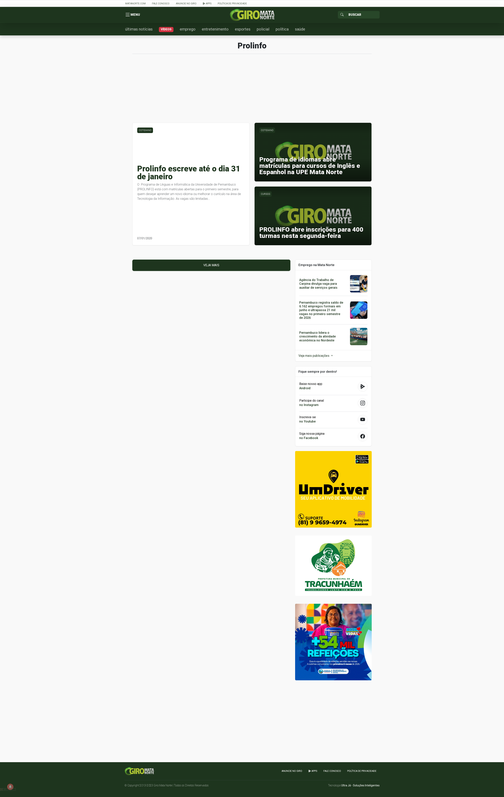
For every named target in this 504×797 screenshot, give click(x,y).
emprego (187, 29)
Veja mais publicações (314, 356)
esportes (242, 29)
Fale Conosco (161, 3)
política (282, 29)
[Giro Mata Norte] (252, 15)
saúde (300, 29)
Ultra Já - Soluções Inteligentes (360, 785)
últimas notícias (139, 29)
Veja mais (211, 265)
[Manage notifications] (10, 787)
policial (263, 29)
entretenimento (215, 29)
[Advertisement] (252, 90)
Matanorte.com (135, 3)
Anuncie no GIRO (186, 3)
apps (208, 3)
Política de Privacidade (232, 3)
